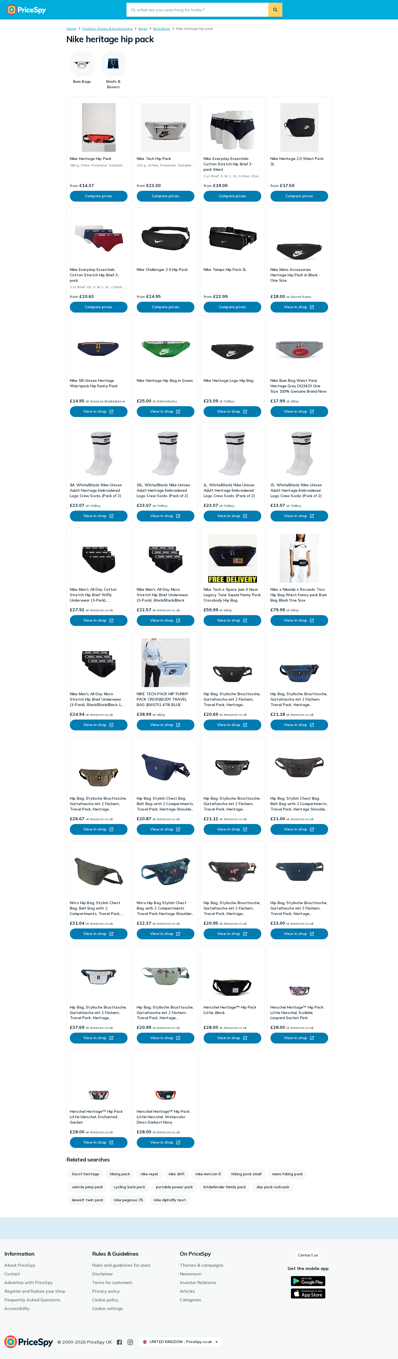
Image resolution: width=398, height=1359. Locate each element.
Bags (143, 29)
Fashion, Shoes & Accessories (107, 29)
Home (71, 29)
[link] (98, 150)
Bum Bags (161, 29)
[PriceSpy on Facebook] (119, 1341)
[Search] (275, 10)
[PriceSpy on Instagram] (130, 1341)
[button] (308, 1255)
